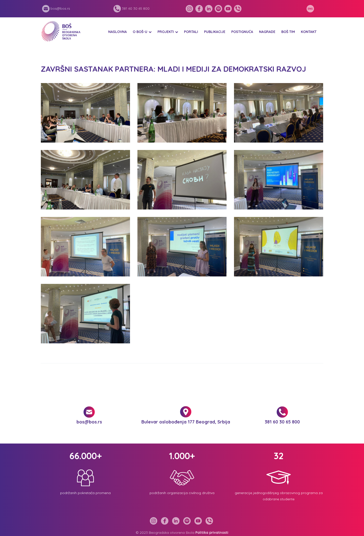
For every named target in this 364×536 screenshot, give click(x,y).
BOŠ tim (288, 32)
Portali (191, 32)
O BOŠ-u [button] (140, 32)
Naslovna (117, 32)
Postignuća (242, 32)
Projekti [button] (165, 32)
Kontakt (308, 32)
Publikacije (214, 32)
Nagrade (267, 32)
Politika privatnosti (211, 532)
